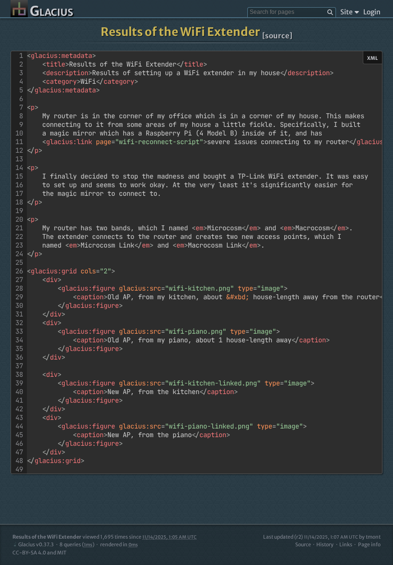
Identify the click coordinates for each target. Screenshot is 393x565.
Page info (369, 545)
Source (303, 545)
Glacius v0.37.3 (36, 545)
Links (345, 545)
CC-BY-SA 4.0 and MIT (39, 553)
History (325, 545)
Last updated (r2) (310, 537)
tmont (373, 537)
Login (372, 12)
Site (346, 12)
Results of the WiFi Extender (180, 31)
